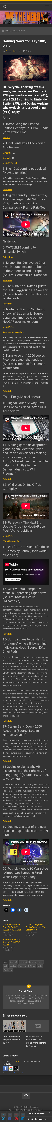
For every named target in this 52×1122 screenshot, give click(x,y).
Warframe (8, 970)
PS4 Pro (31, 966)
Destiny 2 (13, 962)
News (7, 30)
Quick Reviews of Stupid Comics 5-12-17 (12, 1039)
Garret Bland (11, 51)
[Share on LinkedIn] (22, 1116)
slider (40, 966)
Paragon (22, 966)
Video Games (18, 30)
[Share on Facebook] (10, 1116)
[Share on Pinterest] (16, 1116)
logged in (19, 1061)
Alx (42, 1110)
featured (23, 962)
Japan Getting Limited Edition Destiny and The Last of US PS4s (36, 927)
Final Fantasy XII (36, 962)
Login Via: (7, 1064)
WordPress (25, 1110)
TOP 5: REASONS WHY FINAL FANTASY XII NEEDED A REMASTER (12, 927)
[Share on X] (3, 1116)
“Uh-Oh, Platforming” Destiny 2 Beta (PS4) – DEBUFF (12, 942)
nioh (5, 966)
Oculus (13, 966)
